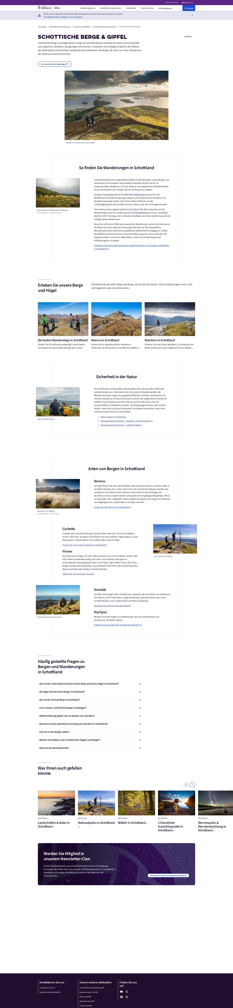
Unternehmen (84, 1006)
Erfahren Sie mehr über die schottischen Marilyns (117, 624)
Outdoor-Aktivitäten (82, 26)
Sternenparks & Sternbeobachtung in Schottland (212, 826)
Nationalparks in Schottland (96, 823)
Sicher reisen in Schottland (113, 416)
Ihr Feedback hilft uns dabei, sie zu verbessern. (63, 17)
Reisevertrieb (84, 997)
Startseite (42, 26)
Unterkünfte (131, 8)
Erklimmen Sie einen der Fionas (77, 574)
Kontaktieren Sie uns (47, 988)
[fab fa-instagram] (127, 997)
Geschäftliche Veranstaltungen (90, 988)
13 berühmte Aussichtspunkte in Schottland (170, 826)
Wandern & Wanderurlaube (104, 26)
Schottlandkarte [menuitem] (165, 8)
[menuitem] (88, 8)
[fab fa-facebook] (121, 997)
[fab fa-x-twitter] (127, 992)
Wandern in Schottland (160, 340)
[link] (189, 8)
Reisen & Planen (147, 8)
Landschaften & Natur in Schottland (54, 824)
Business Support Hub (87, 992)
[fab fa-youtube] (121, 992)
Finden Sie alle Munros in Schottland (111, 507)
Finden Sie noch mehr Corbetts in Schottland (83, 545)
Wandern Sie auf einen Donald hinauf (111, 605)
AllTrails (133, 209)
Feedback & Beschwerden (48, 992)
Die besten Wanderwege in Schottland (63, 340)
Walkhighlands (140, 194)
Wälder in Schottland (132, 823)
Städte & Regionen (87, 8)
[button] (192, 15)
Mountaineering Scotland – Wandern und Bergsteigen (126, 421)
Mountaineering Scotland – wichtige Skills (120, 425)
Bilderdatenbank (85, 1001)
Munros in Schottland (105, 340)
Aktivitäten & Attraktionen (110, 8)
